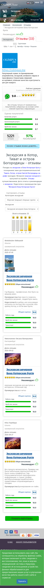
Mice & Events (17, 20)
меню (37, 2)
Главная (6, 25)
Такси (13, 15)
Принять (22, 581)
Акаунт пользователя (26, 542)
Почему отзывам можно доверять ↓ (22, 146)
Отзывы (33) (25, 39)
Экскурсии (15, 11)
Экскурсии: (36, 20)
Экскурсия (7, 39)
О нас (10, 542)
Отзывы (27, 25)
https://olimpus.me (13, 70)
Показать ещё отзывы (22, 518)
